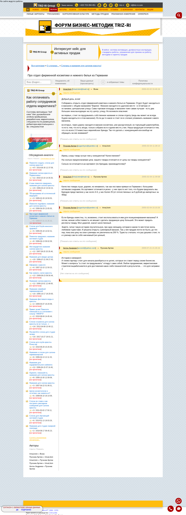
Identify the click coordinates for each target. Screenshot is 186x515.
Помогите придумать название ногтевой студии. (42, 237)
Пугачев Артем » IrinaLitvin (41, 457)
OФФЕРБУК (143, 14)
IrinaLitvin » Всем (37, 454)
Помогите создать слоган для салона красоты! (41, 164)
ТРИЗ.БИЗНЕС (53, 14)
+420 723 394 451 (87, 5)
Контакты (139, 9)
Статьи (44, 9)
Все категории (38, 65)
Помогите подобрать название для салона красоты (41, 205)
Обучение (103, 9)
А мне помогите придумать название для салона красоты (41, 184)
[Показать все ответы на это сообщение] (78, 139)
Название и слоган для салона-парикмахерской (42, 353)
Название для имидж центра (41, 257)
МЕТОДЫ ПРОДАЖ (100, 14)
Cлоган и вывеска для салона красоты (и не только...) (41, 323)
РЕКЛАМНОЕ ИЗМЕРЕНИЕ (123, 14)
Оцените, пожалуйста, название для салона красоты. (42, 374)
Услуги (72, 9)
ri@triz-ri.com (137, 5)
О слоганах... (53, 65)
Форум (53, 9)
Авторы (63, 9)
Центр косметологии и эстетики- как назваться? (39, 392)
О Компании (127, 9)
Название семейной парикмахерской (37, 290)
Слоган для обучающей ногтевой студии (39, 417)
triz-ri (121, 5)
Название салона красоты (40, 281)
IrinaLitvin (67, 89)
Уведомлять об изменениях (62, 82)
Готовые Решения (87, 9)
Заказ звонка (67, 5)
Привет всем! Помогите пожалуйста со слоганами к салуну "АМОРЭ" (40, 311)
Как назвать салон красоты (40, 273)
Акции (150, 9)
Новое (36, 9)
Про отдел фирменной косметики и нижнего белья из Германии (41, 216)
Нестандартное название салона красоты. (39, 248)
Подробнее (26, 509)
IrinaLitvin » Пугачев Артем (41, 460)
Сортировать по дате (48, 158)
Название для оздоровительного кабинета (40, 364)
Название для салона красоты (41, 383)
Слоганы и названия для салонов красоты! (81, 65)
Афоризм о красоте (37, 265)
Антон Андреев (70, 248)
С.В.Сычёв (53, 513)
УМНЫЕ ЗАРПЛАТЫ (35, 14)
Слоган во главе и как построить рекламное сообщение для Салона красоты (39, 404)
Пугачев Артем (69, 146)
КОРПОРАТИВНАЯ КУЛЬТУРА (75, 14)
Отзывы (114, 9)
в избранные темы (115, 82)
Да (17, 509)
